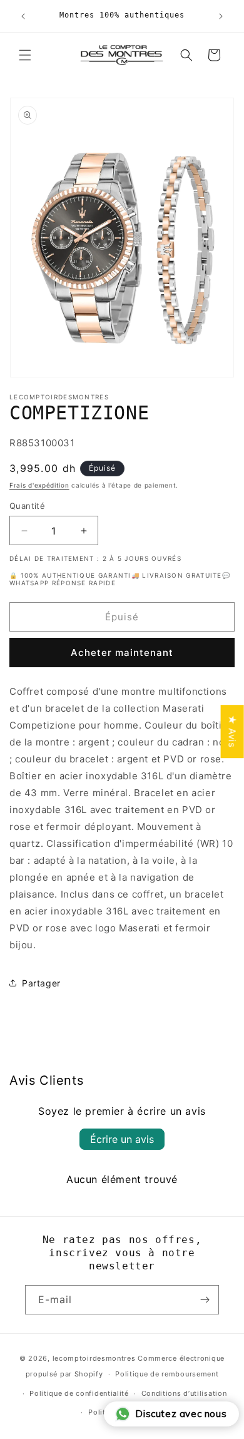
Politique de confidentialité (79, 1393)
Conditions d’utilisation (184, 1393)
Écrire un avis (122, 1139)
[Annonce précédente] (23, 16)
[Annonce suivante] (221, 16)
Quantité (27, 506)
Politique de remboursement (166, 1374)
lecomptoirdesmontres (94, 1358)
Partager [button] (41, 983)
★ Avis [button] (232, 731)
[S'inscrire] (204, 1299)
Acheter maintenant (122, 652)
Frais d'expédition (39, 485)
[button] (25, 55)
